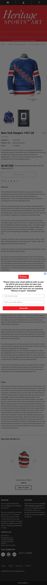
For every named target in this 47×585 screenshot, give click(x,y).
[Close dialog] (45, 273)
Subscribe (23, 308)
